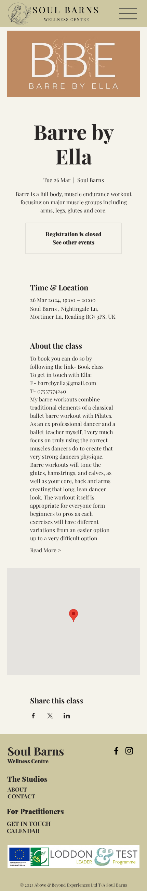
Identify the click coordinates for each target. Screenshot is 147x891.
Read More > (45, 550)
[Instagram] (129, 751)
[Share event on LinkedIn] (67, 715)
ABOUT (17, 789)
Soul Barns (36, 750)
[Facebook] (116, 751)
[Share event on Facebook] (33, 715)
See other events (74, 242)
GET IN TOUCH (29, 823)
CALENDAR (23, 830)
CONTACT (21, 796)
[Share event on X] (50, 715)
